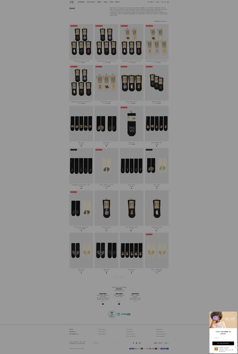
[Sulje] (234, 314)
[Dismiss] (236, 347)
